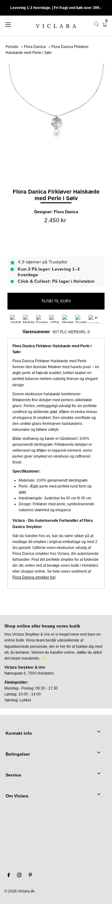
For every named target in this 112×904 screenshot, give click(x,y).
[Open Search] (96, 24)
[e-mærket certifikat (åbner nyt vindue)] (94, 319)
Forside (12, 47)
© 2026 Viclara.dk (19, 891)
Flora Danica (35, 47)
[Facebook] (8, 876)
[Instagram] (19, 876)
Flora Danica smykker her (33, 577)
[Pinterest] (30, 876)
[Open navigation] (14, 24)
